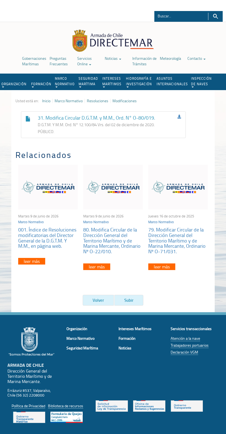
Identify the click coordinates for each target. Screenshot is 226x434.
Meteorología (170, 58)
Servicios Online (84, 61)
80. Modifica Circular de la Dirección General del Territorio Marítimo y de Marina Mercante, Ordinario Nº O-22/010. (112, 240)
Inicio (46, 101)
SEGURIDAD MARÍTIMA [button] (88, 81)
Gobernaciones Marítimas (34, 61)
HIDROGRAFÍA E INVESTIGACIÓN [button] (139, 81)
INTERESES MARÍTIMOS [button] (112, 81)
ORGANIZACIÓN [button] (13, 84)
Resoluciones (97, 101)
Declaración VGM (184, 352)
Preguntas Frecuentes (59, 61)
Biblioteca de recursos (65, 405)
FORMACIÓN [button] (41, 84)
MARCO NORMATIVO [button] (65, 81)
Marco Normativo (69, 101)
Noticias (112, 58)
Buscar (215, 16)
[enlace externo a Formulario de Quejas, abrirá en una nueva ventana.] (66, 416)
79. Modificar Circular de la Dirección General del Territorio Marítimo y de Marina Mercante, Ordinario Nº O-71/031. (177, 240)
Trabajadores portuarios (190, 345)
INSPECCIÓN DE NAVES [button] (201, 81)
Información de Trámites (144, 61)
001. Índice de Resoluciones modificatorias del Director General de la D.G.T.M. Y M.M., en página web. (47, 237)
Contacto (195, 58)
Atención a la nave (185, 338)
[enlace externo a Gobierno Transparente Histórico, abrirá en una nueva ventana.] (29, 416)
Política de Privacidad (28, 405)
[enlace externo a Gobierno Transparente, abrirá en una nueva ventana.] (187, 405)
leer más (32, 261)
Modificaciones (124, 101)
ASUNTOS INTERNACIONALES (172, 81)
